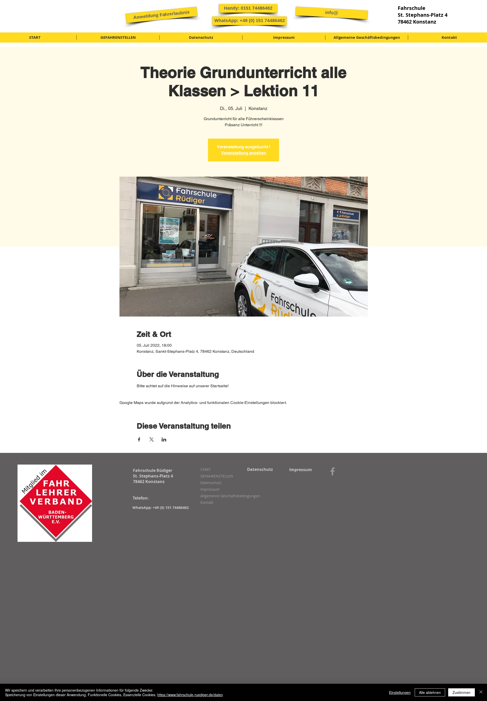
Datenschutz (211, 482)
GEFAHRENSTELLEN (216, 476)
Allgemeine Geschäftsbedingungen (227, 495)
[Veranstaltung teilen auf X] (151, 439)
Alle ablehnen (430, 692)
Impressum (210, 489)
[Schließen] (481, 692)
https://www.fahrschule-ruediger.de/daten (190, 694)
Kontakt (206, 502)
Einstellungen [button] (400, 692)
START (205, 469)
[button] (161, 15)
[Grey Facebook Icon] (332, 471)
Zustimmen (462, 692)
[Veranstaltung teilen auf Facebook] (139, 439)
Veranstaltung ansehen (243, 153)
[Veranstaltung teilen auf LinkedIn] (164, 439)
